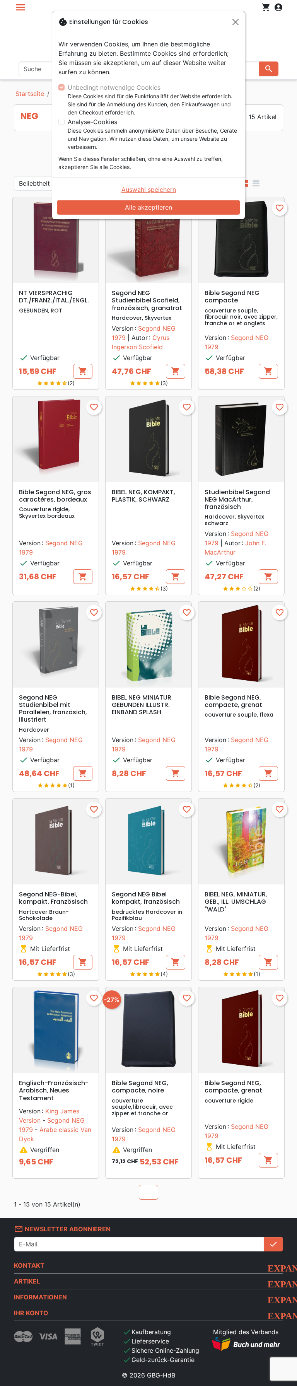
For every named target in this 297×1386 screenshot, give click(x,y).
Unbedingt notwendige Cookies (114, 87)
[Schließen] (235, 22)
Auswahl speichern (148, 189)
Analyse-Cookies (92, 122)
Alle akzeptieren (148, 207)
